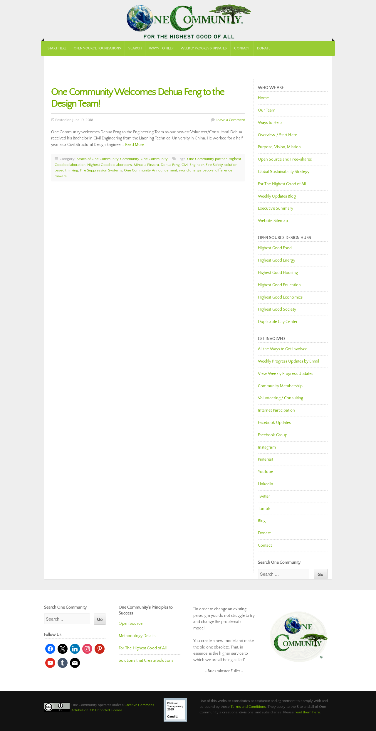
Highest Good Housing (278, 272)
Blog (262, 520)
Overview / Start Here (277, 135)
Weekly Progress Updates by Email (288, 361)
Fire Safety (214, 165)
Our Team (267, 110)
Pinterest (265, 459)
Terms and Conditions (248, 707)
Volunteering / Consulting (280, 398)
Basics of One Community (97, 159)
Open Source (130, 623)
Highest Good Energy (276, 260)
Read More (134, 144)
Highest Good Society (277, 309)
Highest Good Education (279, 285)
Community (129, 159)
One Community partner (207, 159)
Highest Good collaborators (109, 165)
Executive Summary (275, 208)
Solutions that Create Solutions (146, 660)
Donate (263, 48)
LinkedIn (265, 484)
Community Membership (280, 386)
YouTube (265, 471)
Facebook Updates (274, 422)
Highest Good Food (275, 248)
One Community (188, 20)
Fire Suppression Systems (101, 170)
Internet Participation (276, 410)
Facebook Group (272, 435)
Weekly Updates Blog (277, 196)
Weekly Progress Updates (204, 48)
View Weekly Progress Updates (285, 373)
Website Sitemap (273, 220)
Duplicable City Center (278, 321)
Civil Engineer (193, 165)
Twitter (264, 496)
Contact (242, 48)
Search (135, 48)
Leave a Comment (230, 120)
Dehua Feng (170, 165)
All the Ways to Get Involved (283, 349)
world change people (196, 170)
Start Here (57, 48)
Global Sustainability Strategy (283, 171)
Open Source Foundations (97, 48)
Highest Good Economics (280, 297)
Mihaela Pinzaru (146, 165)
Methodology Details (137, 636)
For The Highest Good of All (282, 184)
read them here (307, 712)
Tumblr (264, 508)
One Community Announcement (150, 170)
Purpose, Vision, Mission (279, 147)
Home (263, 98)
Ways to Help (161, 48)
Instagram (267, 447)
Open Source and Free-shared (285, 159)
